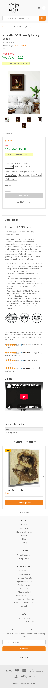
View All (24, 606)
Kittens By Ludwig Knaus (16, 490)
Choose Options (24, 502)
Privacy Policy (24, 528)
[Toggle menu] (3, 8)
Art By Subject (24, 558)
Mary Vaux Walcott (24, 578)
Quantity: (8, 185)
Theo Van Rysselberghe (24, 599)
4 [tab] (26, 512)
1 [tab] (20, 512)
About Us (24, 525)
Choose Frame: (19, 172)
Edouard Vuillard (24, 592)
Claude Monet (24, 571)
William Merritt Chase (24, 595)
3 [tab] (24, 512)
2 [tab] (22, 512)
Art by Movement (24, 555)
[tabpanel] (24, 477)
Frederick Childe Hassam (24, 602)
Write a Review (20, 45)
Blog (24, 539)
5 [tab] (28, 512)
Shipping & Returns (24, 532)
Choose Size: (16, 163)
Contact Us (24, 535)
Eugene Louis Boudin (24, 581)
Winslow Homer (24, 585)
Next (44, 478)
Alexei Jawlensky (24, 588)
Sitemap (24, 542)
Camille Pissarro (24, 574)
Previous (3, 478)
